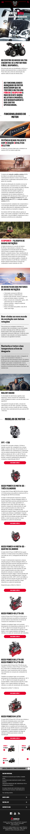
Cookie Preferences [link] (15, 824)
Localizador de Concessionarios (13, 768)
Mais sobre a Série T (15, 693)
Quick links (5, 797)
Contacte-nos (6, 807)
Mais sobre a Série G (15, 590)
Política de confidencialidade (9, 827)
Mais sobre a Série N (15, 636)
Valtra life (5, 802)
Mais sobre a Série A (15, 523)
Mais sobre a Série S (15, 738)
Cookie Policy (16, 828)
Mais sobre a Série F (15, 462)
